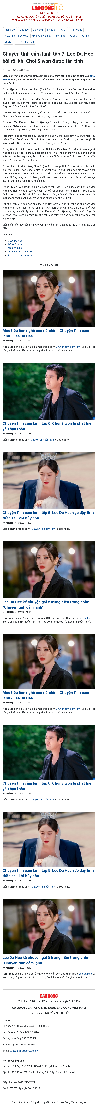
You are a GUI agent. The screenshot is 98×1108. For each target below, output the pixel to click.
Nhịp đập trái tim (41, 35)
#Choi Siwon (15, 244)
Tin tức (51, 29)
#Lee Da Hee (15, 240)
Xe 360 (73, 35)
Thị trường (76, 29)
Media (8, 42)
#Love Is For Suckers (20, 255)
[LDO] (49, 299)
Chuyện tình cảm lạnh (68, 346)
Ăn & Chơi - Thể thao (16, 35)
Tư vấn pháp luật (25, 42)
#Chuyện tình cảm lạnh (20, 251)
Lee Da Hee (85, 618)
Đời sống (38, 29)
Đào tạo (24, 29)
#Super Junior (15, 247)
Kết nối (86, 35)
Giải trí (62, 29)
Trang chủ (10, 29)
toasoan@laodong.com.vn (24, 1050)
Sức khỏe (60, 35)
